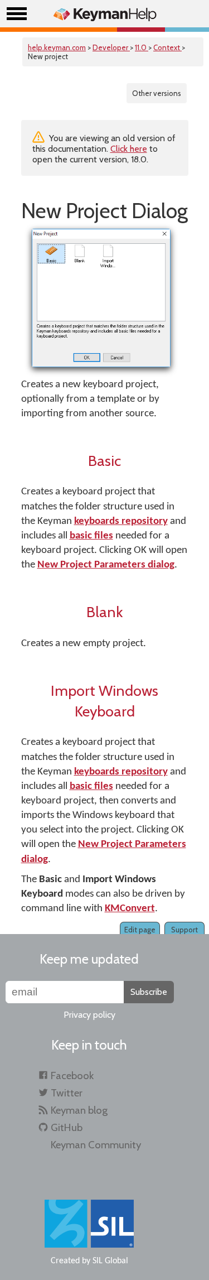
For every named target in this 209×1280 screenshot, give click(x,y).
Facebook (72, 1075)
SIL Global (110, 1261)
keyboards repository (121, 521)
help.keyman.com (57, 47)
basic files (91, 536)
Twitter (66, 1092)
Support (184, 929)
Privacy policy (89, 1014)
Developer (111, 47)
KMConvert (130, 908)
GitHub (66, 1127)
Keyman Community (96, 1144)
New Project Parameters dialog (105, 565)
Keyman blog (79, 1110)
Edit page (139, 929)
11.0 (141, 47)
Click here (128, 148)
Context (167, 47)
